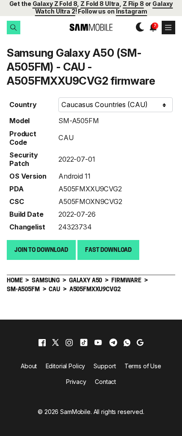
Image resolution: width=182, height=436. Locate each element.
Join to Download (41, 250)
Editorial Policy (65, 366)
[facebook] (42, 342)
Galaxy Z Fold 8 (55, 3)
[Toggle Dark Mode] (138, 27)
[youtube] (98, 342)
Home (14, 281)
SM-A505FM (78, 120)
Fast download (108, 250)
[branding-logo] (91, 27)
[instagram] (69, 342)
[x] (55, 342)
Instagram (131, 11)
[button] (13, 27)
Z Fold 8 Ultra (99, 3)
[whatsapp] (127, 342)
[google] (140, 342)
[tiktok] (84, 342)
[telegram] (113, 342)
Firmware (126, 281)
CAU (66, 137)
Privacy (76, 381)
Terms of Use (142, 366)
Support (105, 366)
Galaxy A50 (85, 281)
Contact (105, 381)
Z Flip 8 (133, 3)
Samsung (46, 281)
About (29, 366)
